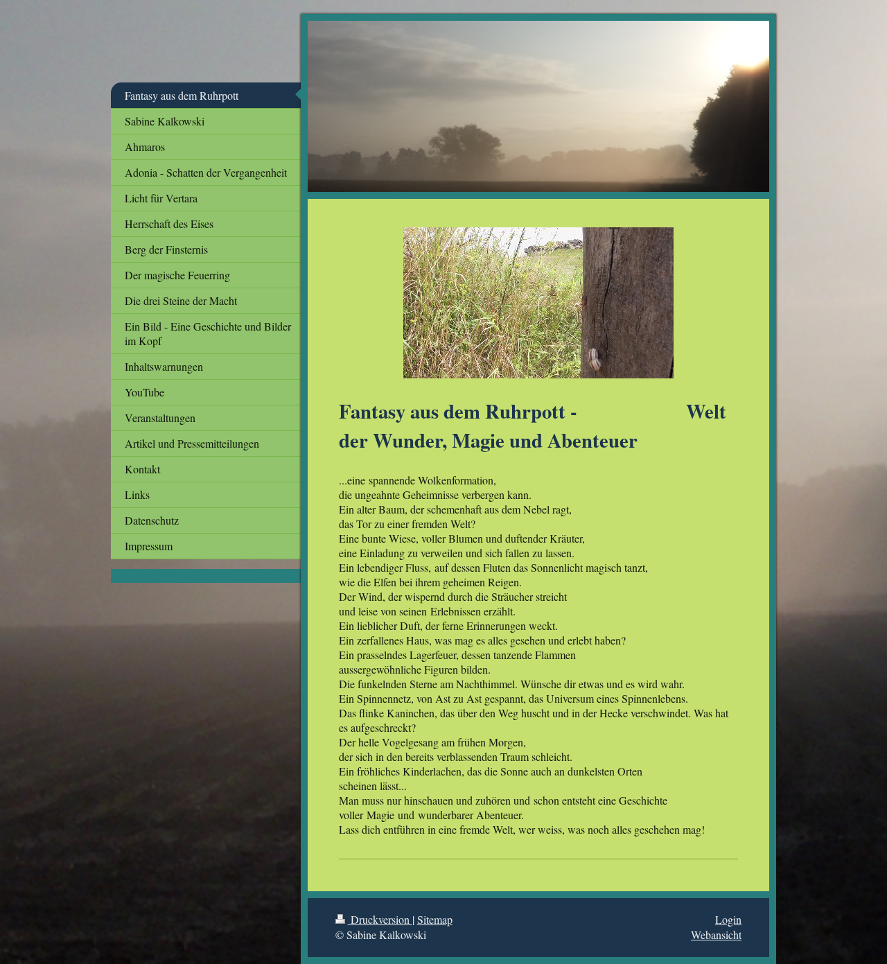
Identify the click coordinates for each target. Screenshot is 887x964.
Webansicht (716, 934)
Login (728, 919)
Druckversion (380, 919)
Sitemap (435, 919)
